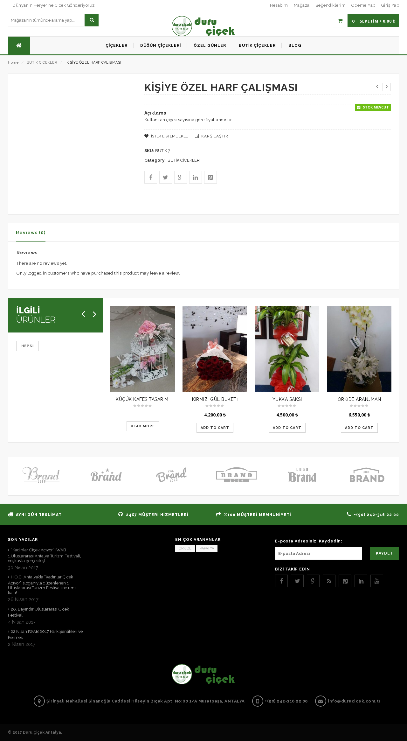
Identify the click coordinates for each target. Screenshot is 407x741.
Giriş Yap (390, 5)
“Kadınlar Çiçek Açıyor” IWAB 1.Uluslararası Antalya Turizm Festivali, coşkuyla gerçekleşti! (44, 555)
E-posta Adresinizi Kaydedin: (308, 541)
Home (13, 62)
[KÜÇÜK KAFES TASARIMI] (142, 348)
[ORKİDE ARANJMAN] (359, 348)
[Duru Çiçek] (203, 26)
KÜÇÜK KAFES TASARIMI (142, 399)
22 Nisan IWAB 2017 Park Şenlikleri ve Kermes (45, 634)
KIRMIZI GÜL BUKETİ (215, 399)
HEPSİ (27, 346)
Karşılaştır (214, 136)
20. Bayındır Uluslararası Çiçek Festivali (38, 612)
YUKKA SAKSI (287, 399)
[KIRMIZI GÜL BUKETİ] (215, 348)
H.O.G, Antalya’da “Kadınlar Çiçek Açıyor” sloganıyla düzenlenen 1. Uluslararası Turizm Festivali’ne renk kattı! (42, 585)
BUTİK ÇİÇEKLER (42, 62)
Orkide (185, 548)
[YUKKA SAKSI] (287, 348)
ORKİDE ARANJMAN (359, 399)
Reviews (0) (30, 232)
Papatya (207, 548)
